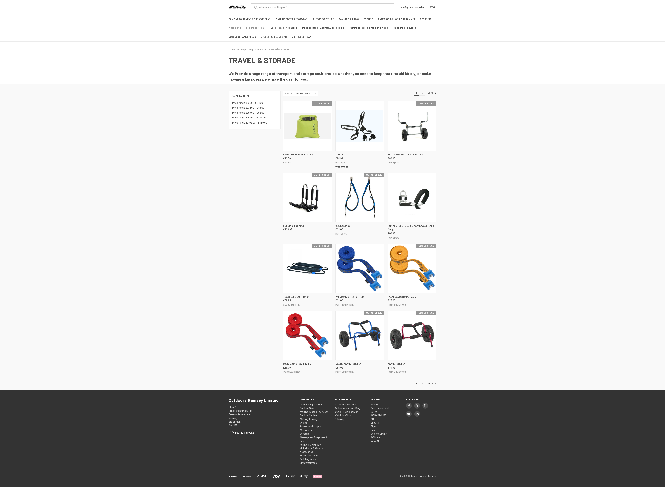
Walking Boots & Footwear (291, 19)
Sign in (408, 7)
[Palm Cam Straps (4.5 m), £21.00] (359, 268)
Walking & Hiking (349, 19)
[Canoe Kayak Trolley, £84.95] (359, 335)
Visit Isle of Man (301, 37)
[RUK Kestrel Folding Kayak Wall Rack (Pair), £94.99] (412, 197)
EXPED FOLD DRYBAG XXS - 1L (299, 154)
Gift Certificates (308, 462)
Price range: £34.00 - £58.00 (248, 107)
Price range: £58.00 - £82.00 (248, 112)
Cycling (368, 19)
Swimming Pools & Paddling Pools (368, 28)
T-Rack (339, 154)
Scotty (374, 430)
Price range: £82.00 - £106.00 (249, 117)
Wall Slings (343, 225)
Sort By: (289, 93)
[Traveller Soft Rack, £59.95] (307, 268)
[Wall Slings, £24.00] (359, 197)
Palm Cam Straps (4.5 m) (350, 296)
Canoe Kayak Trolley (348, 363)
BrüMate (375, 437)
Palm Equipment (380, 408)
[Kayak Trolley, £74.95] (412, 335)
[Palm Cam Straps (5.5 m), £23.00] (412, 268)
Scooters (425, 19)
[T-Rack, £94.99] (359, 126)
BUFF (373, 419)
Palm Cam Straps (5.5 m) (403, 296)
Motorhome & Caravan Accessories (323, 28)
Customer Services (405, 28)
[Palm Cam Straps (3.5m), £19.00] (307, 335)
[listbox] (306, 93)
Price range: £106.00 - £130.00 (249, 122)
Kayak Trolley (396, 363)
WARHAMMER (378, 415)
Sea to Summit (379, 433)
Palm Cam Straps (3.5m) (297, 363)
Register (419, 7)
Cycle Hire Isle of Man (274, 37)
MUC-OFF (376, 422)
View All (375, 441)
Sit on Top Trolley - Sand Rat (406, 154)
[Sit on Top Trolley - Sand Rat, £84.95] (412, 126)
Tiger (373, 426)
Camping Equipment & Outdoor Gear (249, 19)
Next (431, 93)
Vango (374, 404)
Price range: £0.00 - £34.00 (247, 102)
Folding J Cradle (293, 225)
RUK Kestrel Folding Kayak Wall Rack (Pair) (411, 227)
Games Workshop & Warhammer (396, 19)
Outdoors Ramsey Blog (242, 37)
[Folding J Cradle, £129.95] (307, 197)
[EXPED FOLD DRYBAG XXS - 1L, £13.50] (307, 126)
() (434, 7)
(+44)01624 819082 (243, 432)
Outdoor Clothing (323, 19)
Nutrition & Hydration (284, 28)
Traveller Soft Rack (296, 296)
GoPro (374, 411)
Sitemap (339, 419)
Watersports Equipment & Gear (247, 28)
